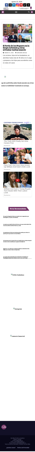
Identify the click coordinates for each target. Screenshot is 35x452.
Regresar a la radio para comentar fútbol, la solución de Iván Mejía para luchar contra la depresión (16, 249)
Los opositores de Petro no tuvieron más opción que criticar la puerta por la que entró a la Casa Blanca (16, 233)
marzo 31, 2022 (9, 52)
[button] (29, 12)
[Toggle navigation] (16, 12)
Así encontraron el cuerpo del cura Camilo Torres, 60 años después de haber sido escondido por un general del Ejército (17, 241)
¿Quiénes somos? (10, 447)
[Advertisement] (18, 290)
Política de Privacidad (23, 447)
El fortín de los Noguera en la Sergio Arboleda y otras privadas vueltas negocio (16, 47)
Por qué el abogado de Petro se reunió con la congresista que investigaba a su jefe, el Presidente (16, 217)
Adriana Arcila (22, 52)
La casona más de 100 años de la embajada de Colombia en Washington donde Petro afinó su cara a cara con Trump (15, 257)
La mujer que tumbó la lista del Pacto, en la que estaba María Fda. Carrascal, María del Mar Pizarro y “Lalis (17, 225)
